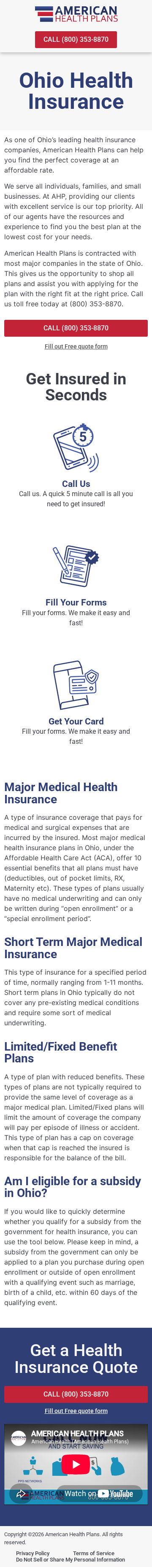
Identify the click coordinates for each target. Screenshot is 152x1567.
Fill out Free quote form (76, 346)
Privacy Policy (32, 1553)
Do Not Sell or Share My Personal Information (70, 1559)
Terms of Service (93, 1553)
